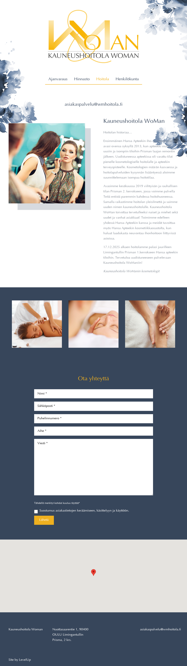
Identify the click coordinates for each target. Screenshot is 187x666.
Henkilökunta (127, 79)
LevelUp (25, 660)
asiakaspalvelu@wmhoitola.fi (94, 104)
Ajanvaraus (58, 79)
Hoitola (102, 79)
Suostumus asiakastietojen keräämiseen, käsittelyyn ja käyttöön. (84, 510)
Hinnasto (82, 79)
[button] (93, 572)
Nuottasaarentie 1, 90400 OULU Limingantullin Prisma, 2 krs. (70, 635)
